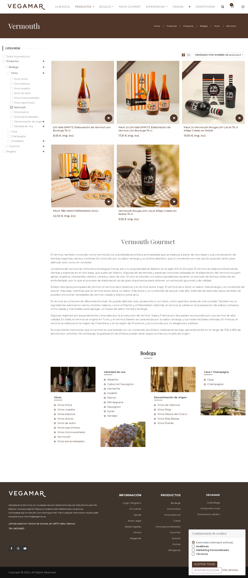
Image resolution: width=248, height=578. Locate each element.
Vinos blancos (22, 83)
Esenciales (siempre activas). (214, 542)
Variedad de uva (114, 372)
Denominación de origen (28, 121)
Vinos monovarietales (26, 97)
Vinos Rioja (164, 409)
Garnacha (113, 388)
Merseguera (115, 402)
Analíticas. (202, 546)
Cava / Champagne (216, 372)
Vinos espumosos (24, 102)
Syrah (111, 411)
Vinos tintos (21, 78)
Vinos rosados (22, 88)
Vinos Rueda (165, 423)
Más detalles (230, 570)
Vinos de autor (22, 93)
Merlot (111, 397)
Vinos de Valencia (168, 405)
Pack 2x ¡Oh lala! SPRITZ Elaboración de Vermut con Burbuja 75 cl (144, 129)
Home (157, 26)
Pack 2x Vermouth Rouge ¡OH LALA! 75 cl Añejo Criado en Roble (211, 129)
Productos (172, 26)
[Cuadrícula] (183, 54)
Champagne (18, 136)
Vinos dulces (21, 112)
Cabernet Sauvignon (120, 384)
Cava (14, 131)
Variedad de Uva (23, 126)
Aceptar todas (204, 564)
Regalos (11, 151)
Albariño (112, 379)
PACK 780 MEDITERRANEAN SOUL (76, 210)
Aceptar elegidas (206, 570)
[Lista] (188, 54)
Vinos (216, 26)
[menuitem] (62, 7)
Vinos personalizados (26, 116)
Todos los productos (18, 56)
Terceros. (202, 554)
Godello (112, 393)
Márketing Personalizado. (212, 550)
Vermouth (231, 26)
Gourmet (14, 146)
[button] (189, 7)
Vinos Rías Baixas (168, 418)
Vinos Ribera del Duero (172, 414)
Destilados (17, 141)
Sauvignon (114, 406)
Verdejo (112, 415)
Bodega (204, 26)
